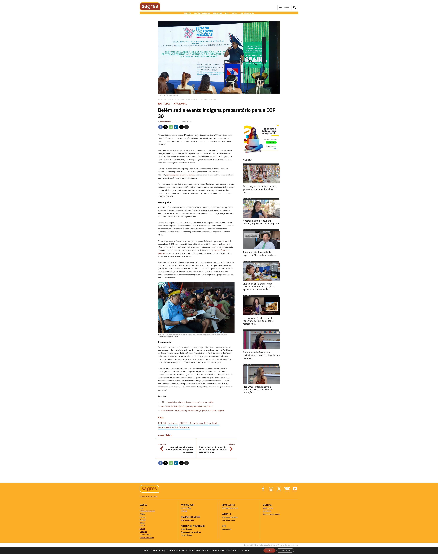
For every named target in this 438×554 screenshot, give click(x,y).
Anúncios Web (186, 508)
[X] (165, 127)
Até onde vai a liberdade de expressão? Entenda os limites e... (260, 253)
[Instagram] (271, 489)
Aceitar (269, 550)
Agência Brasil (165, 122)
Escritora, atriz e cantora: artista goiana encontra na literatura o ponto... (260, 189)
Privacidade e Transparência (191, 532)
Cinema (142, 528)
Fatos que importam (147, 511)
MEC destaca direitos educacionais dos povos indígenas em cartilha (186, 402)
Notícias (166, 100)
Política (142, 514)
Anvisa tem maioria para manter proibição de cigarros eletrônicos (179, 449)
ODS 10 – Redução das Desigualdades (199, 423)
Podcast (143, 520)
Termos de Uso (186, 535)
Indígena (172, 423)
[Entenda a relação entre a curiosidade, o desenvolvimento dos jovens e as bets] (261, 340)
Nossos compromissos (271, 514)
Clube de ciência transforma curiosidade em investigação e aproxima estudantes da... (258, 286)
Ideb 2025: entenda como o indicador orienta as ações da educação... (258, 389)
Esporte (143, 517)
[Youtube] (295, 489)
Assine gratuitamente (230, 508)
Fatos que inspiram (147, 537)
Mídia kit (184, 511)
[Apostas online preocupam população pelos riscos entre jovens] (261, 209)
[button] (294, 7)
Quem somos (268, 508)
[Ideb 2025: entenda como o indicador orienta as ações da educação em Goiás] (261, 375)
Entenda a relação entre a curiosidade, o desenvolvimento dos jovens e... (261, 355)
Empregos (143, 531)
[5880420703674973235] (261, 153)
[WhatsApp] (171, 127)
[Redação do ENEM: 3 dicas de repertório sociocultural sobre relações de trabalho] (261, 306)
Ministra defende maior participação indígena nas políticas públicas (186, 406)
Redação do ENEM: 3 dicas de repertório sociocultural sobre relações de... (258, 320)
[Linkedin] (176, 127)
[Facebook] (160, 127)
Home (160, 100)
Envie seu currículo (187, 520)
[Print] (186, 127)
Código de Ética (186, 529)
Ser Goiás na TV (247, 164)
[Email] (181, 127)
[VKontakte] (287, 489)
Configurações (285, 550)
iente (269, 511)
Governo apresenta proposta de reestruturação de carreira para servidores (213, 449)
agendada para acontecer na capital (180, 175)
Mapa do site (226, 529)
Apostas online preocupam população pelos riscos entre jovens (261, 222)
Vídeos (142, 522)
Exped (265, 511)
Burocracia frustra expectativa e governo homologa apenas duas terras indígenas (192, 410)
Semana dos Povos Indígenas (173, 427)
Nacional (174, 100)
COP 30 (162, 423)
